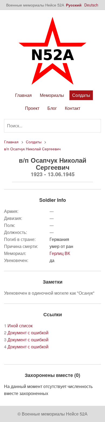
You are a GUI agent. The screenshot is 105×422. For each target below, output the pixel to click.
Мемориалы (52, 95)
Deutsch (91, 5)
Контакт (72, 108)
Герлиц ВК (60, 253)
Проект (32, 108)
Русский (74, 5)
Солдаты (81, 95)
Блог (52, 108)
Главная (23, 95)
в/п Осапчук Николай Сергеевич (32, 148)
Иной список (18, 325)
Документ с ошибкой (26, 332)
